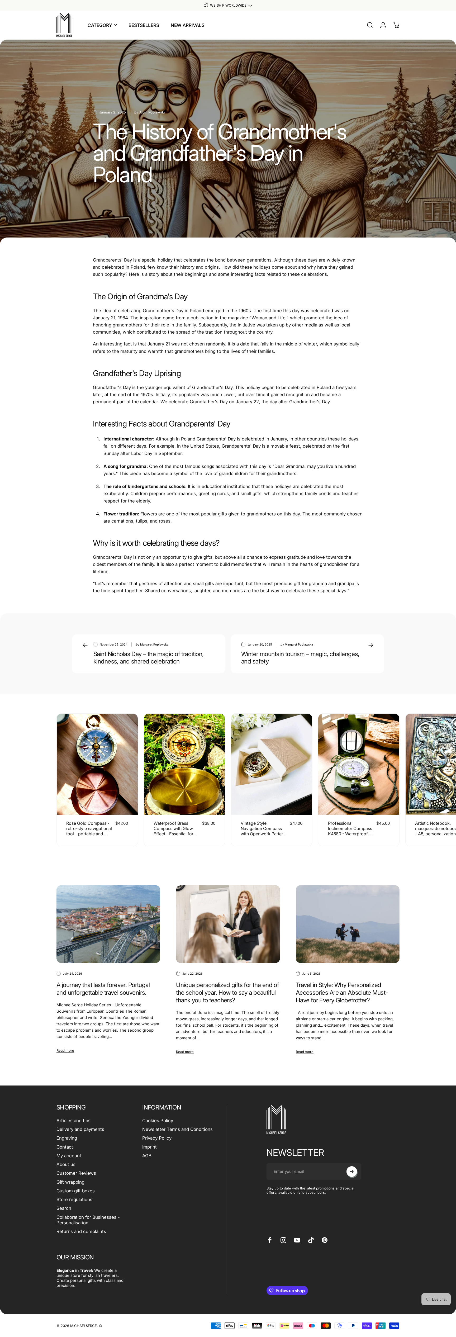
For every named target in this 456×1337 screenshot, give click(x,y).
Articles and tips (73, 1120)
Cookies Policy (157, 1120)
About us (65, 1164)
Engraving (66, 1138)
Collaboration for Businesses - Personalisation (88, 1220)
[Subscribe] (351, 1171)
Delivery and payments (80, 1129)
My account (68, 1155)
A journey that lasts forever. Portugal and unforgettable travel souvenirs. (103, 988)
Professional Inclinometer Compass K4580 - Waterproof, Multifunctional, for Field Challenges (350, 834)
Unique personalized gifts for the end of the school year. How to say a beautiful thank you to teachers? (227, 992)
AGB (146, 1155)
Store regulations (74, 1199)
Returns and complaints (81, 1231)
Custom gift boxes (75, 1190)
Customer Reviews (76, 1173)
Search (63, 1208)
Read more (65, 1050)
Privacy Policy (157, 1138)
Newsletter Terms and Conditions (177, 1129)
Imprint (149, 1147)
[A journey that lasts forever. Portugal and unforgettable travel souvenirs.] (108, 924)
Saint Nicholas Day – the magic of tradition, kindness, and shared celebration (148, 657)
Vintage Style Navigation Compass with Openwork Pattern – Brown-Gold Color (263, 831)
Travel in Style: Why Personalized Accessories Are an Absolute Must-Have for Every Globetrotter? (342, 992)
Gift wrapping (70, 1182)
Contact (64, 1147)
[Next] (382, 780)
